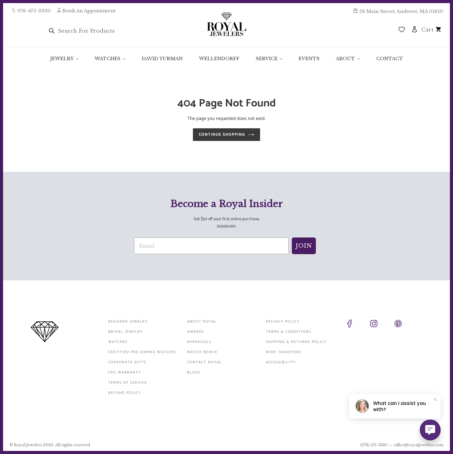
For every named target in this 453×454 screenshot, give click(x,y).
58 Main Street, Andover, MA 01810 (401, 11)
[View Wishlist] (402, 30)
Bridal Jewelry (125, 332)
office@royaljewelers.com (418, 445)
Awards (195, 332)
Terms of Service (127, 383)
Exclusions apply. (226, 226)
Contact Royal (204, 362)
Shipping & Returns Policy (296, 342)
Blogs (193, 372)
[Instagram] (380, 325)
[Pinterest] (405, 325)
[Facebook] (356, 325)
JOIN (304, 245)
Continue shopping (222, 134)
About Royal (202, 321)
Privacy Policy (283, 321)
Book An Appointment (89, 11)
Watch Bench (202, 352)
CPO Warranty (124, 372)
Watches (118, 342)
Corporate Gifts (127, 362)
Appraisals (199, 342)
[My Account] (414, 29)
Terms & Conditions (288, 332)
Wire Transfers (283, 352)
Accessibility (281, 362)
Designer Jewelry (128, 321)
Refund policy (124, 393)
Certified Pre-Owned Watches (142, 352)
